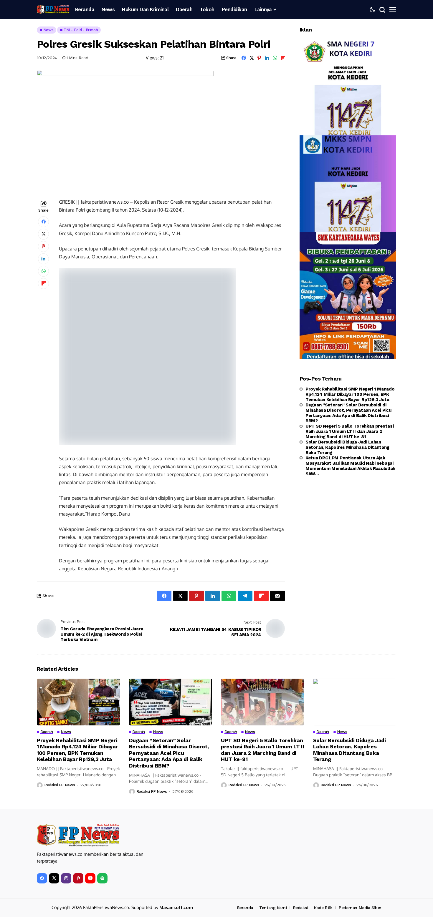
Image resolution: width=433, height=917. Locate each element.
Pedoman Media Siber (360, 907)
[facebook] (42, 878)
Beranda (245, 907)
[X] (54, 878)
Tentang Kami (273, 907)
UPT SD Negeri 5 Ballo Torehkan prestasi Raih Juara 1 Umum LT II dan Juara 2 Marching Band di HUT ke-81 (349, 431)
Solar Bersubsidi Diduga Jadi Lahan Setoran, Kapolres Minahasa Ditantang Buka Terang (347, 447)
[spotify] (102, 878)
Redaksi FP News (59, 785)
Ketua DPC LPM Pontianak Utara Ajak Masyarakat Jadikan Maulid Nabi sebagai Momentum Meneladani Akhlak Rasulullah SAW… (350, 465)
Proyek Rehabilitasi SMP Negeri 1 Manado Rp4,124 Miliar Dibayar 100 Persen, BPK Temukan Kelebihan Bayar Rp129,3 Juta (349, 394)
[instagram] (66, 878)
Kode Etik (323, 907)
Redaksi (300, 907)
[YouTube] (90, 878)
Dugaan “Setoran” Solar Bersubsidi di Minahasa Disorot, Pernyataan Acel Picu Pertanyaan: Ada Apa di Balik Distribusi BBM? (348, 412)
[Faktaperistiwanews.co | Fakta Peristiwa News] (53, 9)
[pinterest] (78, 878)
